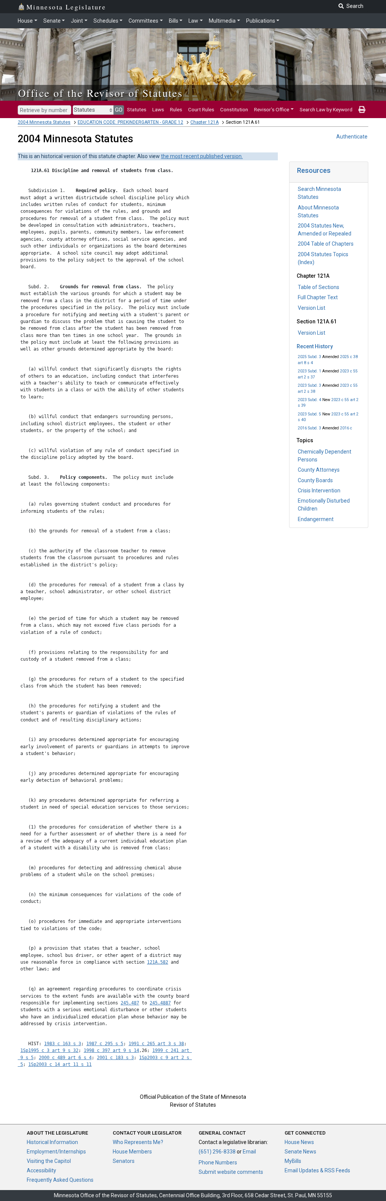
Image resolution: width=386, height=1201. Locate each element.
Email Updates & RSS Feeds (317, 1170)
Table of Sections (318, 287)
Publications (260, 21)
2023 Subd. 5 (309, 414)
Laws (158, 109)
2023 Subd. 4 (309, 399)
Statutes (136, 109)
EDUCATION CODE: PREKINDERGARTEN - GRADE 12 (130, 122)
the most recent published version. (202, 156)
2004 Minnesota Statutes (44, 122)
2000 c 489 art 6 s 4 (65, 1057)
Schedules (105, 21)
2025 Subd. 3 (309, 356)
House (25, 21)
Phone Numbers (218, 1162)
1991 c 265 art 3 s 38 (156, 1043)
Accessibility (41, 1170)
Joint (77, 21)
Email (249, 1152)
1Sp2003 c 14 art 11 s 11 (60, 1064)
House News (299, 1142)
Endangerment (316, 519)
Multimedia (222, 21)
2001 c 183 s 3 (115, 1057)
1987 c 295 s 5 (104, 1043)
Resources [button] (314, 170)
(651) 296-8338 (217, 1152)
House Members (132, 1152)
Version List (311, 308)
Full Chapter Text (318, 297)
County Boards (315, 480)
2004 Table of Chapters (326, 244)
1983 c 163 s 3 (62, 1043)
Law (193, 21)
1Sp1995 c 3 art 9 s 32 (49, 1050)
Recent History (315, 346)
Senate (52, 21)
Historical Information (52, 1142)
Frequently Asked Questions (60, 1180)
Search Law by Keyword (326, 109)
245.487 (130, 1003)
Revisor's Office (271, 109)
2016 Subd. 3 (309, 428)
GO (119, 109)
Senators (124, 1161)
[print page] (361, 109)
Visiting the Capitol (49, 1161)
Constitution (234, 109)
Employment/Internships (56, 1152)
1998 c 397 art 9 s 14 (111, 1050)
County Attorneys (319, 470)
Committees (143, 21)
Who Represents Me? (138, 1142)
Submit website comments (231, 1172)
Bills (173, 21)
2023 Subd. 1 (309, 371)
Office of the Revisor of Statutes (100, 93)
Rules (176, 109)
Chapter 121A (204, 122)
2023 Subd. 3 (309, 385)
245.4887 (160, 1003)
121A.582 (157, 962)
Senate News (300, 1152)
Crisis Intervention (319, 490)
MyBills (293, 1161)
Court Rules (201, 109)
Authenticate (352, 137)
